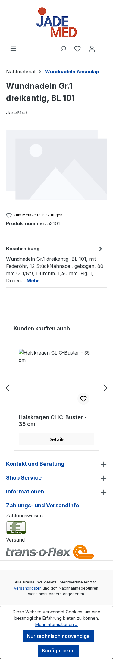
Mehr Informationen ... (56, 624)
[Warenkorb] (103, 46)
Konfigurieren (58, 651)
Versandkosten (28, 588)
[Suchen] (63, 48)
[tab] (55, 264)
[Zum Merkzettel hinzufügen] (83, 399)
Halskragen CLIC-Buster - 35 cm (53, 420)
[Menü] (13, 48)
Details (56, 439)
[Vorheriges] (7, 387)
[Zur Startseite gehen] (56, 22)
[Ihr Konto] (92, 48)
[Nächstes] (105, 387)
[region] (56, 164)
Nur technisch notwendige (58, 636)
